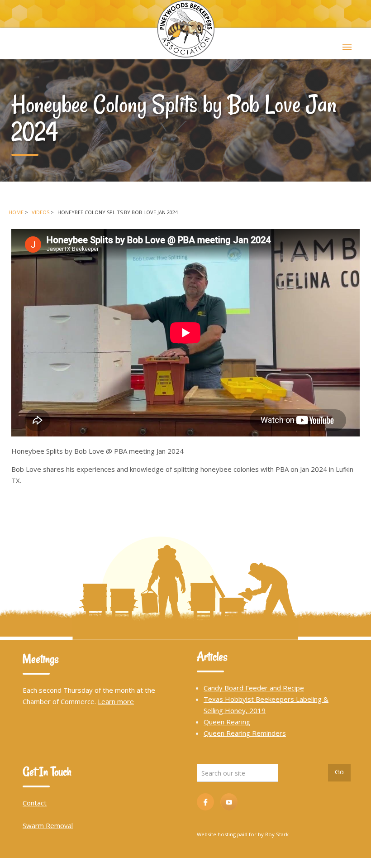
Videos (40, 212)
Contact (35, 802)
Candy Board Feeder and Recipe (254, 687)
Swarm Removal (48, 825)
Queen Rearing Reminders (245, 733)
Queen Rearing (227, 721)
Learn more (116, 701)
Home (16, 212)
